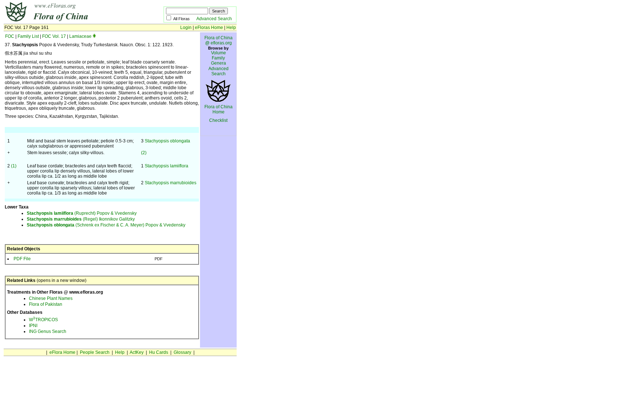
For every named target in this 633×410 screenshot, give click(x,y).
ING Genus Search (47, 331)
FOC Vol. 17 (54, 36)
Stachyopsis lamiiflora (166, 165)
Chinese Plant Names (51, 298)
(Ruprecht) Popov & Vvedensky (82, 213)
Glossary (182, 352)
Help (231, 27)
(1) (13, 165)
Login (186, 27)
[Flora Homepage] (72, 21)
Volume (218, 52)
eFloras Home (209, 27)
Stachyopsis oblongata (167, 141)
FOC (9, 36)
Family (218, 58)
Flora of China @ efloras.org (218, 40)
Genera (218, 63)
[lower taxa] (94, 36)
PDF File (22, 258)
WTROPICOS (43, 319)
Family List (28, 36)
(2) (144, 152)
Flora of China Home (218, 109)
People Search (95, 352)
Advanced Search (214, 18)
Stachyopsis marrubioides (170, 182)
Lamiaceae (80, 36)
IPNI (33, 325)
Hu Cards (158, 352)
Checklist (218, 120)
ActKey (137, 352)
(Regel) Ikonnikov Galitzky (81, 219)
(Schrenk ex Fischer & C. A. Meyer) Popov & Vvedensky (106, 225)
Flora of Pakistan (45, 304)
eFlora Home (62, 352)
